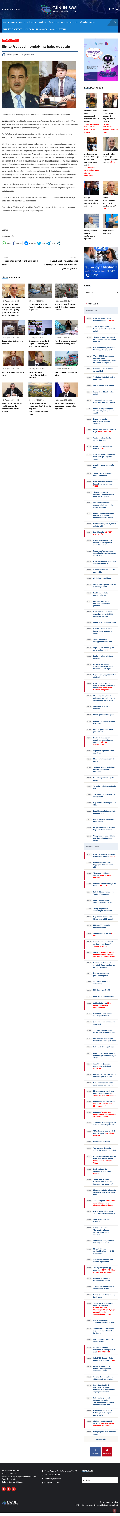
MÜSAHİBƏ (84, 22)
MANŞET (5, 22)
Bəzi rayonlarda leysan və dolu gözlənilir (103, 1340)
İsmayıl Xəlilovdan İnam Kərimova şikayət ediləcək (91, 202)
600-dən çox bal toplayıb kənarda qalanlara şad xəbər (104, 1040)
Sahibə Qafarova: (102, 1005)
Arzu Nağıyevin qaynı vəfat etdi (103, 466)
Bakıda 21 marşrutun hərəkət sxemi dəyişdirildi (104, 586)
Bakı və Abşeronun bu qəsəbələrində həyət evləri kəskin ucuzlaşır (103, 505)
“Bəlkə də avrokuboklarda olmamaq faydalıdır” (104, 1308)
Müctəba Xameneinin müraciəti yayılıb (101, 926)
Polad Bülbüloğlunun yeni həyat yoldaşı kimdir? (109, 203)
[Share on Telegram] (50, 243)
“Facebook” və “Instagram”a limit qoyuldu (104, 795)
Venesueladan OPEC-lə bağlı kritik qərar (104, 1296)
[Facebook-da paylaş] (16, 243)
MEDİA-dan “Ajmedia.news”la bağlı (104, 431)
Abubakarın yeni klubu (102, 578)
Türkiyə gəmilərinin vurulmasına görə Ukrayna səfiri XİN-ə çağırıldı (103, 494)
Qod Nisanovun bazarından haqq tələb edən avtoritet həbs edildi (91, 165)
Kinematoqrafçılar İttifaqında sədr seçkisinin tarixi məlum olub (104, 1192)
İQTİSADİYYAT (32, 22)
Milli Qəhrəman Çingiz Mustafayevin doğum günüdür (101, 603)
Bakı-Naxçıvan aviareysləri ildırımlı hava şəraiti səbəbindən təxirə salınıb (103, 515)
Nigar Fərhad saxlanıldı (108, 232)
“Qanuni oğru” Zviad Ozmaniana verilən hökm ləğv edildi (104, 329)
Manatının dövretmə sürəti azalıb (103, 760)
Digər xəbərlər (101, 1439)
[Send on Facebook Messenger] (30, 243)
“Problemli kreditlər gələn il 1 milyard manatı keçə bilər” (39, 307)
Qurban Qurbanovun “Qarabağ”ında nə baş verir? (104, 1321)
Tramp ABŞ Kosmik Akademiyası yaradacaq (102, 910)
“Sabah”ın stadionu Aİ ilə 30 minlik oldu (104, 571)
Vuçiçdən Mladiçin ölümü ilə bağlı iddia (104, 378)
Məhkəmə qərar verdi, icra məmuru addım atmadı (104, 1093)
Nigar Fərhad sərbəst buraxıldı (101, 1221)
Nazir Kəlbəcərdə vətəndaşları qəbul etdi (102, 1171)
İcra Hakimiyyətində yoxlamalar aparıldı (101, 974)
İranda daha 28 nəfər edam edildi (103, 393)
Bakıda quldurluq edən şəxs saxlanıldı (104, 722)
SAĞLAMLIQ (44, 29)
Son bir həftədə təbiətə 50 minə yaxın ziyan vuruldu (103, 1084)
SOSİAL (92, 22)
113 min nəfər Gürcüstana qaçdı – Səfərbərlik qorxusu (104, 1212)
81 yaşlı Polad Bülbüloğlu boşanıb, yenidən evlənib (110, 158)
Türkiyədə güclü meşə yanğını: (102, 875)
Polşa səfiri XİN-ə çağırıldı (103, 1047)
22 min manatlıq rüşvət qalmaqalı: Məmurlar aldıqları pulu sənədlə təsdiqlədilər (104, 698)
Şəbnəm (15, 55)
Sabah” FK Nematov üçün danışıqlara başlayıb (104, 1359)
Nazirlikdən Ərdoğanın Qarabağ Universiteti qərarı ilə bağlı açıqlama (104, 965)
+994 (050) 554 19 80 (52, 1475)
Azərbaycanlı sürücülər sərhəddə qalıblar (103, 319)
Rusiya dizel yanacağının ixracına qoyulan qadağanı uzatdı (103, 411)
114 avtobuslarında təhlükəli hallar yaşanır (104, 1133)
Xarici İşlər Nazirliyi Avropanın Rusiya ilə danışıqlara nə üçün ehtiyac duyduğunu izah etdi (104, 1388)
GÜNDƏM (13, 22)
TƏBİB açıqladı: (104, 1203)
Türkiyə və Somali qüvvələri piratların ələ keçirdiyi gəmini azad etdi (104, 339)
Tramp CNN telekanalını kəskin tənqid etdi (102, 474)
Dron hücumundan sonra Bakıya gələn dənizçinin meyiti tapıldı (102, 1413)
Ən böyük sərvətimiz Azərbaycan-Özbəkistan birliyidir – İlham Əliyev (102, 666)
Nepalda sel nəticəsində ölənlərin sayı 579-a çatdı (103, 918)
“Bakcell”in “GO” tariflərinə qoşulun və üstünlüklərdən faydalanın (103, 1331)
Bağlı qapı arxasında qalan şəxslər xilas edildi (103, 649)
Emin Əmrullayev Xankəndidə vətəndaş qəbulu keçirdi (104, 1076)
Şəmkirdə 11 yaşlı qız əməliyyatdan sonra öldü (102, 901)
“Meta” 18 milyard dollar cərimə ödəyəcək (102, 439)
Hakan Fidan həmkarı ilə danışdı (102, 447)
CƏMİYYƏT (43, 22)
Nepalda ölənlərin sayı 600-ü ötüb (104, 804)
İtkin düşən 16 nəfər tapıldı (103, 715)
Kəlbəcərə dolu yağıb (101, 1141)
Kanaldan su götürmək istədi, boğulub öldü (104, 812)
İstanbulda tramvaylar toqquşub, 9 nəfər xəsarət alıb (103, 865)
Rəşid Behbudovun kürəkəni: (104, 1104)
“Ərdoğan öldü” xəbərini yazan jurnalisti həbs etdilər (104, 401)
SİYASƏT (22, 22)
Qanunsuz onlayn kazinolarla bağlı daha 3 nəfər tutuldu (104, 1159)
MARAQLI (62, 29)
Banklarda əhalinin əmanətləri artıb (100, 594)
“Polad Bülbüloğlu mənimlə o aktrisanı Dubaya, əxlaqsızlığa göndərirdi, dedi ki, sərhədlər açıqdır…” (11, 309)
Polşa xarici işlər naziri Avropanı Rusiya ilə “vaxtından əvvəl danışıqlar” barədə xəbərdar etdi (104, 1401)
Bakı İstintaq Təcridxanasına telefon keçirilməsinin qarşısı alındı (104, 1055)
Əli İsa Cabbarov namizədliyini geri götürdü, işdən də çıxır (103, 1251)
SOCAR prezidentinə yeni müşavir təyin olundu (103, 1260)
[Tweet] (41, 243)
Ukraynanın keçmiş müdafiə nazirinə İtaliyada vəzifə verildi (104, 838)
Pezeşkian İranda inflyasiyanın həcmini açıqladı (101, 421)
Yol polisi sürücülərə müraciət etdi (104, 787)
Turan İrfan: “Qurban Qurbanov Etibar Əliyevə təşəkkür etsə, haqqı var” (103, 1182)
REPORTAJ (58, 22)
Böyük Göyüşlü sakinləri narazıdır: (103, 1423)
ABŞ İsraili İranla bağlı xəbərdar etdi (102, 983)
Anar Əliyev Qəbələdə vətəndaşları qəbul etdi (103, 1066)
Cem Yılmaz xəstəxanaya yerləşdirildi (103, 370)
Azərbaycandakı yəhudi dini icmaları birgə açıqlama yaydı (104, 457)
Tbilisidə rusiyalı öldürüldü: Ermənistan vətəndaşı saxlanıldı (104, 769)
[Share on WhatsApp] (6, 243)
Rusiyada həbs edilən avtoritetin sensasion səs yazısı (103, 741)
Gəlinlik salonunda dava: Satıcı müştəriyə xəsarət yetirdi (102, 631)
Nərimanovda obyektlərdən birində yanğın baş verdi (103, 349)
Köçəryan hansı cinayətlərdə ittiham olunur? (37, 375)
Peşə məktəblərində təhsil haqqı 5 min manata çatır (103, 484)
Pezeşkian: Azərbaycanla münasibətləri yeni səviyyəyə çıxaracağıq (104, 553)
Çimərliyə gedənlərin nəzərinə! (101, 707)
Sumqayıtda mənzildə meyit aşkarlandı (104, 1023)
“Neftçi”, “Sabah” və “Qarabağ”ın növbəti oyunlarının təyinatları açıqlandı (101, 1231)
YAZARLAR (18, 29)
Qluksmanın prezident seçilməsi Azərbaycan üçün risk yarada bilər (38, 344)
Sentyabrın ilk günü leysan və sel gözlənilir (104, 525)
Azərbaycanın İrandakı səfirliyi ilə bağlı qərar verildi (65, 307)
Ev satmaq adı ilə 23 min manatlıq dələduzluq (102, 1015)
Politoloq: (104, 1114)
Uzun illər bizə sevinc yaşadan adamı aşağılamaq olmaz (104, 686)
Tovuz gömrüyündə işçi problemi (104, 1270)
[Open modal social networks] (58, 243)
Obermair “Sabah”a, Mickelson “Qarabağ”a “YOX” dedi (104, 1350)
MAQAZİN (53, 29)
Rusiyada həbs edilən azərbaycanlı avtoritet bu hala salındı (91, 121)
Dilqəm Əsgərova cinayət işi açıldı (104, 779)
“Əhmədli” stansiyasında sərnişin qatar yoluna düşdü (104, 1031)
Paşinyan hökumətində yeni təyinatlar (103, 657)
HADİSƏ (35, 29)
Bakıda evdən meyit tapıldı (103, 385)
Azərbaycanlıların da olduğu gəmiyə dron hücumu (104, 855)
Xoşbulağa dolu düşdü (102, 935)
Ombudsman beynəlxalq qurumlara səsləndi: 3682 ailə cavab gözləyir (103, 614)
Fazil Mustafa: (102, 533)
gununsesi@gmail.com (53, 1479)
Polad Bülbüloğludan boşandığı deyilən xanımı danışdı (110, 121)
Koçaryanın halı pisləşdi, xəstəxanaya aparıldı (90, 235)
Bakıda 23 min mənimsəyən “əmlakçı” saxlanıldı (103, 893)
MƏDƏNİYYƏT (7, 29)
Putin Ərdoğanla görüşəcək (103, 996)
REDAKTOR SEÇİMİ (71, 22)
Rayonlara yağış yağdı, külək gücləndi (104, 676)
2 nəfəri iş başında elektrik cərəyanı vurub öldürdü (103, 1288)
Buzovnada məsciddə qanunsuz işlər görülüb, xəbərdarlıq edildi (102, 1368)
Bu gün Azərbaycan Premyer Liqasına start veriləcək (104, 829)
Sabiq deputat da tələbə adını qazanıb (104, 1433)
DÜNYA (50, 22)
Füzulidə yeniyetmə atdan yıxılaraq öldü (103, 731)
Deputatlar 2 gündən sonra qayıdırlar (103, 752)
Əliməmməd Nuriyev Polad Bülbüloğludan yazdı (103, 1242)
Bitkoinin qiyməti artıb (101, 990)
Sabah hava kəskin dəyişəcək (104, 622)
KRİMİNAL (27, 29)
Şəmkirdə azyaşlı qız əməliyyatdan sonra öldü (102, 640)
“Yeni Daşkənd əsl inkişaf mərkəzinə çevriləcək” (103, 944)
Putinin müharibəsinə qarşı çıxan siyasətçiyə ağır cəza (65, 406)
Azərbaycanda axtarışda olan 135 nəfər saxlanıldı (104, 562)
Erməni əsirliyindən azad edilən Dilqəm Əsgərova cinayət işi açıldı (102, 542)
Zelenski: (104, 954)
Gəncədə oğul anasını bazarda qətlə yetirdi (101, 1279)
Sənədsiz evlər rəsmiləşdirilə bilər (104, 885)
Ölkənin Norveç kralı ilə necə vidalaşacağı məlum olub (104, 1378)
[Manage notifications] (114, 1511)
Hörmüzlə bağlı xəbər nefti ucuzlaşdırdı (103, 820)
